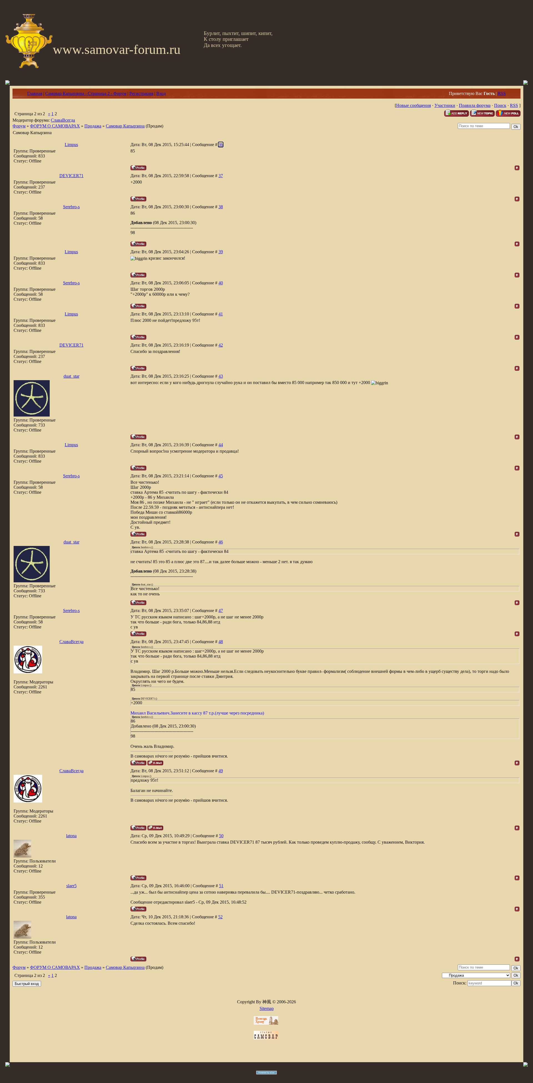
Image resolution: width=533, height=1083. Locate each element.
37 (220, 175)
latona (71, 835)
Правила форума (475, 105)
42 (220, 345)
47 (220, 610)
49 (220, 770)
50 (221, 835)
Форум (19, 126)
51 (221, 885)
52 (220, 916)
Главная (34, 93)
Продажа (92, 126)
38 (220, 206)
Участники (444, 105)
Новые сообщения (413, 105)
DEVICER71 (71, 175)
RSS (502, 93)
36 (220, 144)
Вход (161, 93)
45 (220, 475)
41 (220, 314)
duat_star (71, 376)
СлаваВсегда (63, 120)
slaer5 (71, 885)
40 (220, 282)
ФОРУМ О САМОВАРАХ (55, 126)
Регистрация (141, 93)
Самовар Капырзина (125, 126)
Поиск (500, 105)
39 (220, 251)
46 (220, 542)
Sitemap (267, 1008)
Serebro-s (71, 206)
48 (220, 641)
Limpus (71, 144)
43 (220, 376)
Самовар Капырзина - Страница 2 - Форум (85, 93)
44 (220, 444)
